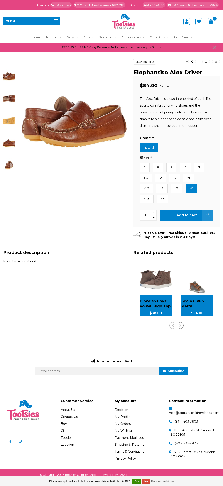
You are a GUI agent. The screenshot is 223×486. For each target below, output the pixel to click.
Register (121, 410)
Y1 (188, 177)
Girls (86, 37)
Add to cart (186, 215)
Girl (63, 431)
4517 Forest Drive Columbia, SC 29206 (100, 5)
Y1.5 (146, 188)
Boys (71, 37)
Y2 (162, 188)
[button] (172, 325)
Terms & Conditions (129, 452)
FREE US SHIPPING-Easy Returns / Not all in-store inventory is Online (111, 47)
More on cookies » (162, 481)
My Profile (122, 417)
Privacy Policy (125, 459)
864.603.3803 (155, 5)
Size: (145, 158)
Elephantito (145, 61)
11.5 (146, 177)
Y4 (191, 188)
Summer (106, 37)
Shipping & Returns (129, 445)
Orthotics (157, 37)
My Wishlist (123, 431)
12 (160, 177)
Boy (64, 424)
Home (35, 37)
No (146, 481)
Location (67, 445)
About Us (68, 410)
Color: (146, 138)
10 (185, 167)
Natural (149, 147)
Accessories (131, 37)
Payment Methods (129, 438)
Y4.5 (146, 198)
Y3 (176, 188)
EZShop (124, 474)
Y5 (162, 198)
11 (199, 167)
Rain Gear (181, 37)
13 (174, 177)
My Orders (123, 424)
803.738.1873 (62, 5)
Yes (136, 481)
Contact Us (69, 417)
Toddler (52, 37)
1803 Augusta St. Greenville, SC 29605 (194, 5)
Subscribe (175, 371)
